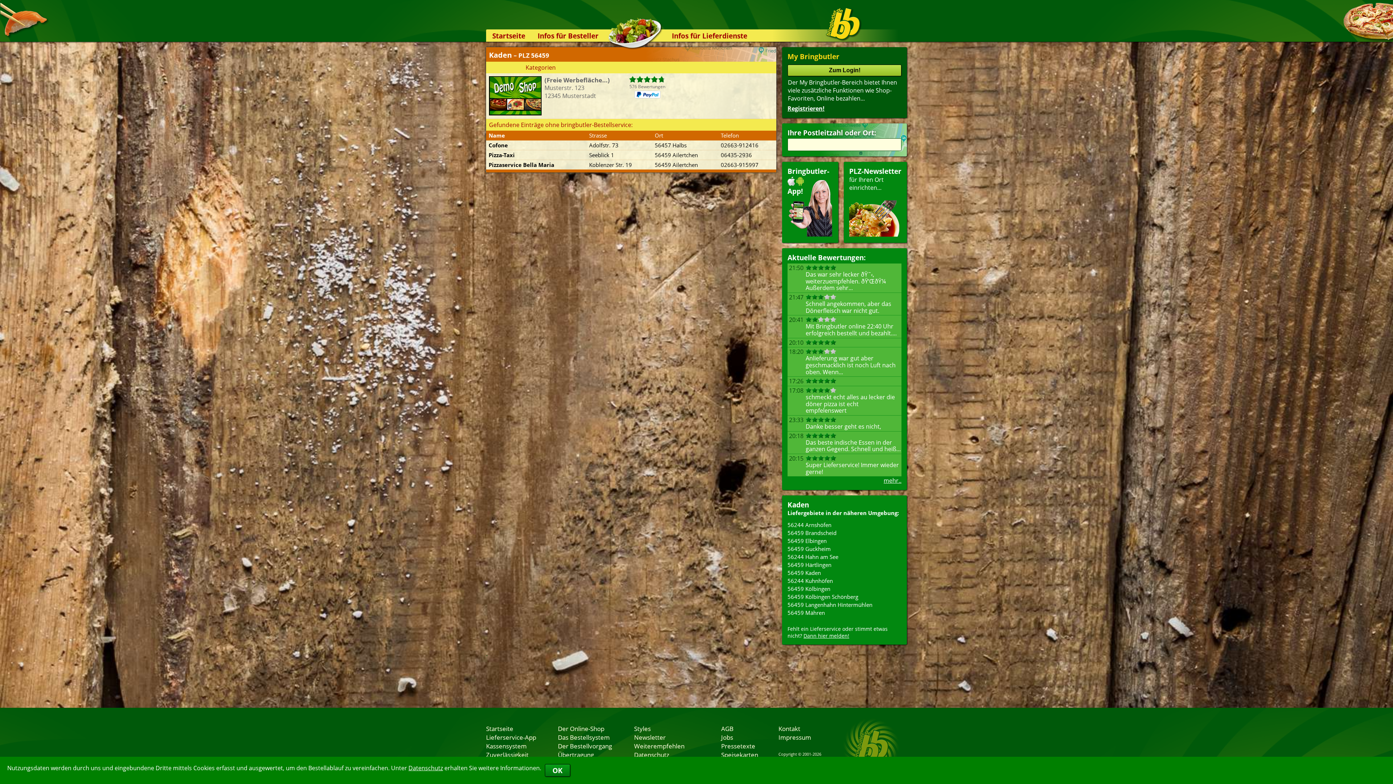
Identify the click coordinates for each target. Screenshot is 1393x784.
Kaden (798, 504)
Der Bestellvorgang (585, 746)
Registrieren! (806, 109)
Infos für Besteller (568, 35)
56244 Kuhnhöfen (810, 580)
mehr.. (892, 481)
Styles (642, 728)
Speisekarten (739, 754)
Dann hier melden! (826, 635)
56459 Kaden (804, 572)
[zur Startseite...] (843, 24)
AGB (727, 728)
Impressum (794, 737)
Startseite (508, 35)
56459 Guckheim (809, 548)
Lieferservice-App (511, 737)
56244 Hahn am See (813, 556)
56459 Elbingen (807, 540)
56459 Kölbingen (809, 588)
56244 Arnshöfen (809, 524)
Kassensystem (506, 746)
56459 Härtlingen (809, 564)
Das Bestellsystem (584, 737)
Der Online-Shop (581, 728)
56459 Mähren (806, 612)
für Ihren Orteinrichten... (875, 179)
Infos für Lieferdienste (709, 35)
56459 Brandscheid (812, 532)
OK (557, 770)
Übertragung (576, 754)
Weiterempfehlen (659, 746)
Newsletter (650, 737)
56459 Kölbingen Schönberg (823, 596)
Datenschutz (425, 768)
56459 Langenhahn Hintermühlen (830, 604)
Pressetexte (738, 746)
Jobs (727, 737)
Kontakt (789, 728)
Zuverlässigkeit (507, 754)
